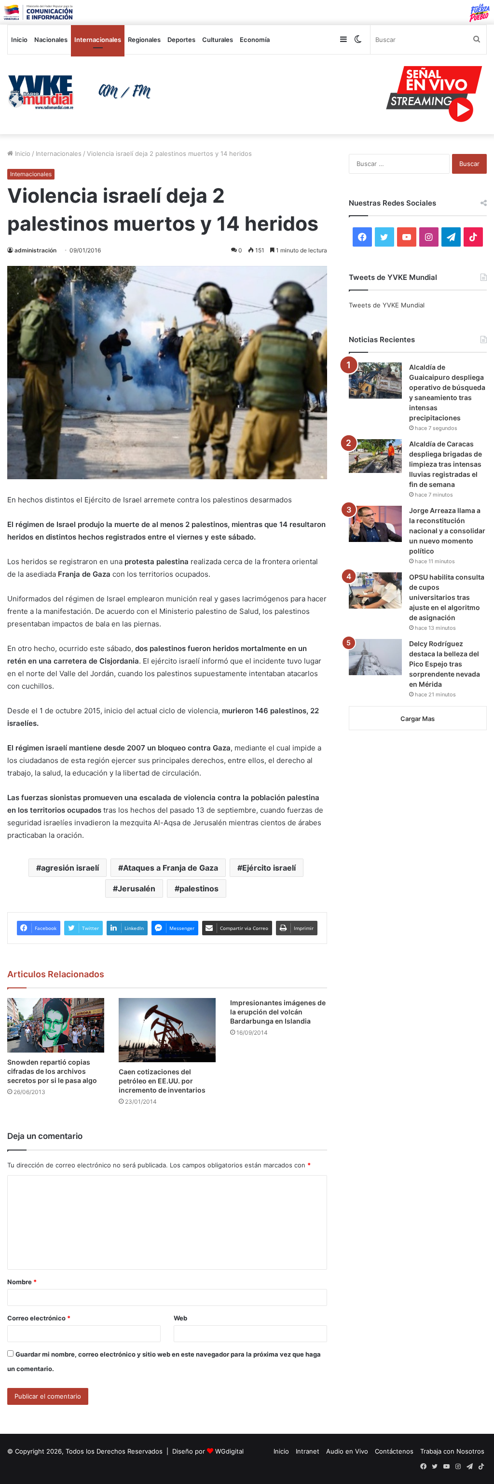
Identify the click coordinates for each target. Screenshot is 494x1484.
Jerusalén (136, 888)
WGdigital (229, 1451)
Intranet (307, 1451)
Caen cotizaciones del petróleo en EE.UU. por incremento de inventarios (162, 1081)
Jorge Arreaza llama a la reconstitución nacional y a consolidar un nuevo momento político (447, 530)
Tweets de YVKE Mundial (387, 305)
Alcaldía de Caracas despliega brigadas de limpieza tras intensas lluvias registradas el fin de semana (445, 464)
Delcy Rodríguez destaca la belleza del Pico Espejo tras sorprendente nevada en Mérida (444, 663)
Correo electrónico (38, 1318)
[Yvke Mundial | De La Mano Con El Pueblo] (82, 92)
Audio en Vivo (347, 1451)
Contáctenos (394, 1451)
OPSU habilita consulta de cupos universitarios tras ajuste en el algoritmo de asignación (446, 597)
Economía (255, 39)
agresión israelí (70, 868)
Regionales (144, 39)
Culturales (217, 39)
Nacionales (51, 39)
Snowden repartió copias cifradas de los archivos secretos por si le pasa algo (52, 1071)
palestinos (199, 888)
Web (180, 1318)
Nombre (22, 1282)
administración (35, 250)
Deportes (181, 39)
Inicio (19, 39)
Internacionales (97, 39)
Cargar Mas (417, 718)
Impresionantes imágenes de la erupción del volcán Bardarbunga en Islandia (278, 1012)
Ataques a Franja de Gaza (170, 868)
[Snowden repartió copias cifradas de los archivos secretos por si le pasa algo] (55, 1025)
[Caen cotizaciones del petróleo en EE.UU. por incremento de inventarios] (167, 1030)
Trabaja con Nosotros (452, 1451)
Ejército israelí (269, 868)
